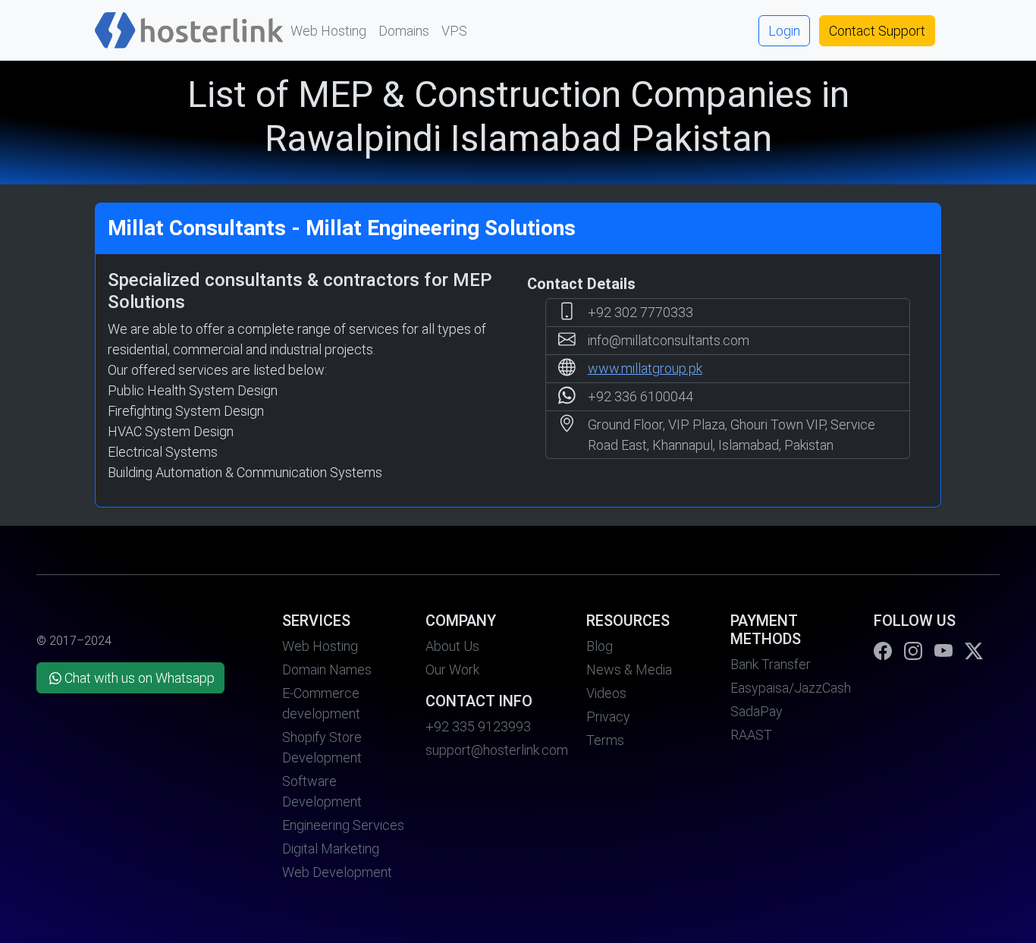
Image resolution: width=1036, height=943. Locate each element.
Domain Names (327, 669)
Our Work (452, 669)
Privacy (608, 717)
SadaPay (756, 711)
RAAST (751, 735)
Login (784, 31)
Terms (605, 740)
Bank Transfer (770, 664)
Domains (403, 31)
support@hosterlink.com (496, 750)
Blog (599, 646)
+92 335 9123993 (478, 726)
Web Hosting (328, 31)
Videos (606, 693)
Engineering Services (343, 825)
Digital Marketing (330, 849)
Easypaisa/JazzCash (790, 688)
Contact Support (877, 31)
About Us (452, 646)
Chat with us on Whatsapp (139, 678)
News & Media (629, 669)
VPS (454, 31)
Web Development (337, 872)
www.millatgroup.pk (645, 368)
